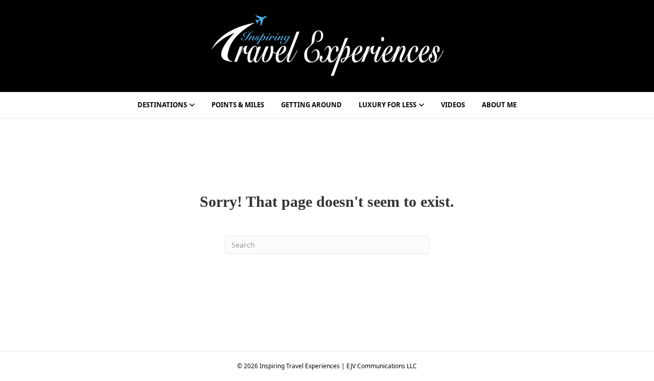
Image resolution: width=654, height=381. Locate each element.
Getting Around (311, 104)
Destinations (162, 104)
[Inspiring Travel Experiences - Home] (327, 45)
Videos (453, 104)
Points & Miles (238, 104)
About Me (499, 104)
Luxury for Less (387, 104)
